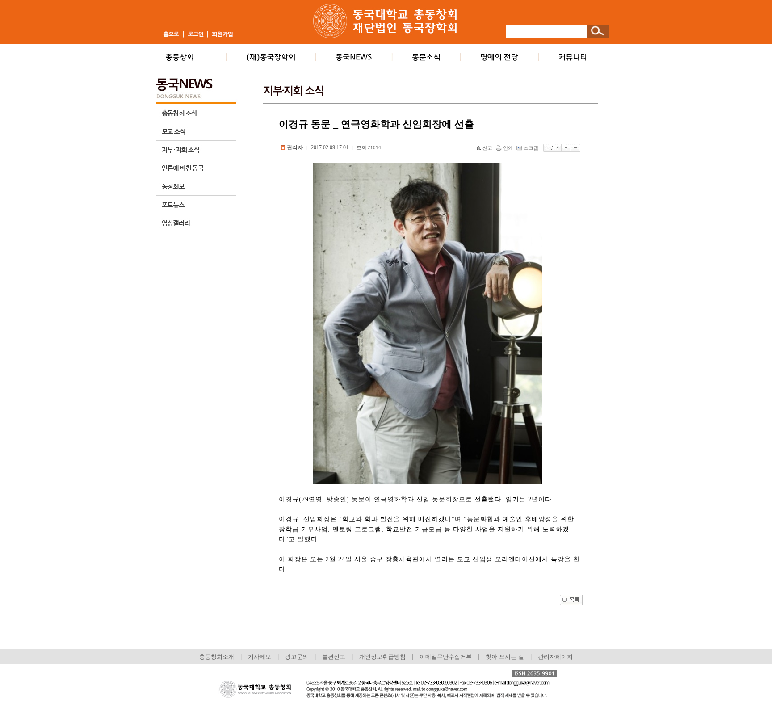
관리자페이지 (555, 656)
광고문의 (296, 656)
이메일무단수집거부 (447, 656)
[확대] (566, 148)
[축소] (575, 148)
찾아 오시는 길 (505, 656)
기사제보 (259, 656)
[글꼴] (552, 148)
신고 (487, 148)
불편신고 (333, 656)
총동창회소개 (216, 656)
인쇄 (508, 148)
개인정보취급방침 (382, 656)
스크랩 (531, 148)
